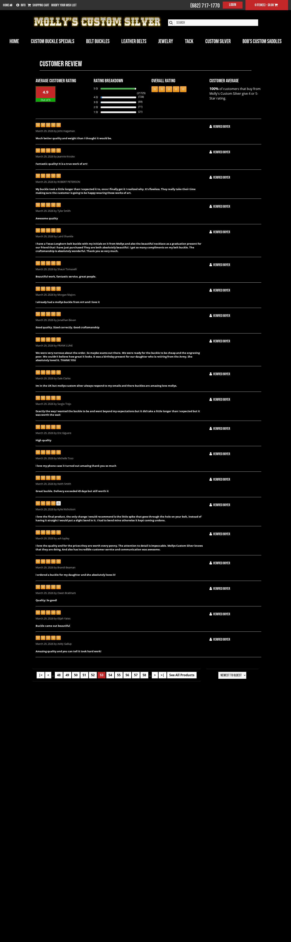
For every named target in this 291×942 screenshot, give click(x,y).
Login (232, 4)
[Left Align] (154, 89)
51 (84, 675)
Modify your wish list (64, 5)
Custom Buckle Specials (52, 41)
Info (23, 5)
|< (40, 675)
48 (59, 675)
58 (144, 675)
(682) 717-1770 (205, 5)
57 (136, 675)
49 (67, 675)
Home (14, 41)
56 (127, 675)
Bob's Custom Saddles (261, 41)
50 (76, 675)
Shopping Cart (40, 5)
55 (119, 675)
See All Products (181, 675)
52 (93, 675)
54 (110, 675)
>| (162, 675)
